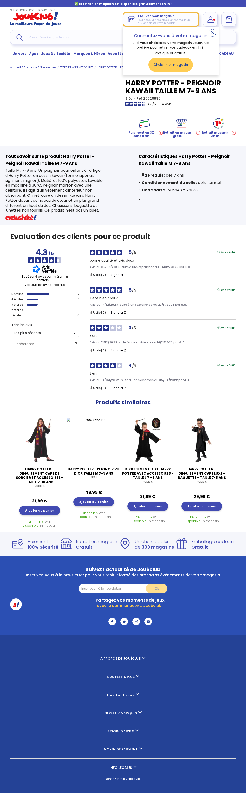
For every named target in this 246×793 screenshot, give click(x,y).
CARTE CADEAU (220, 53)
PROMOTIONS (46, 10)
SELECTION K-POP (22, 10)
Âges (33, 53)
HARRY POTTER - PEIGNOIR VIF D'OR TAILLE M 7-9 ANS (94, 473)
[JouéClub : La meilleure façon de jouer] (36, 25)
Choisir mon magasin (171, 64)
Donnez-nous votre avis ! (123, 779)
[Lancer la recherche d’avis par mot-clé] (76, 344)
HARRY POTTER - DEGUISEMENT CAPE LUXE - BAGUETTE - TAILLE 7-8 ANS (202, 475)
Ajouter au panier (39, 510)
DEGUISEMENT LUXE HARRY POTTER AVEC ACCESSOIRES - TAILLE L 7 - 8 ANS (147, 475)
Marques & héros (89, 53)
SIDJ (129, 98)
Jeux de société (56, 53)
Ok (157, 588)
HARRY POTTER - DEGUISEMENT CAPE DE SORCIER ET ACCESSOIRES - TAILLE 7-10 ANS (39, 477)
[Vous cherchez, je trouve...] (19, 37)
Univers (19, 53)
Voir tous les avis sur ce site (45, 285)
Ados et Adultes (122, 53)
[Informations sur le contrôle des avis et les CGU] (67, 277)
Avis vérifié (227, 252)
